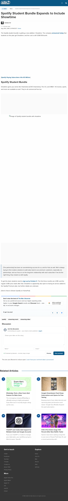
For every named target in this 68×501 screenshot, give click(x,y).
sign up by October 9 (30, 281)
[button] (62, 3)
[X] (52, 312)
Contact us (7, 464)
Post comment (59, 353)
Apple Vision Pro (8, 478)
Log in (40, 331)
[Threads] (57, 312)
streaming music (13, 319)
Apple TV (6, 483)
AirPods (37, 467)
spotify (4, 319)
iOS (5, 486)
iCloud (5, 491)
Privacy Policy (7, 470)
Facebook (6, 456)
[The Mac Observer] (5, 3)
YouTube (6, 459)
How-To (37, 456)
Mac (36, 459)
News (11, 8)
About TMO (7, 467)
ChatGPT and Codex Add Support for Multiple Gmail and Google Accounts (18, 431)
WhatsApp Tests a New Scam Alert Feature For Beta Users (18, 394)
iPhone (37, 462)
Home (5, 8)
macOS (6, 488)
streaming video (25, 319)
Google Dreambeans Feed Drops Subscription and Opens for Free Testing (52, 395)
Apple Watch (7, 480)
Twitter (6, 454)
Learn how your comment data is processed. (40, 359)
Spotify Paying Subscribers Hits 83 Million (15, 77)
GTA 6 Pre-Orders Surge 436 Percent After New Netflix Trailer (52, 431)
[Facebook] (61, 312)
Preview (49, 353)
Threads (6, 462)
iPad (36, 464)
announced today (58, 33)
